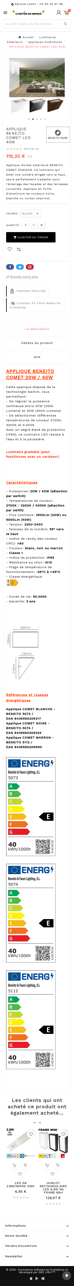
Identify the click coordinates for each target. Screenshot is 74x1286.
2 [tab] (33, 119)
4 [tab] (41, 119)
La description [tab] (37, 329)
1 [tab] (29, 119)
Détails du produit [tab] (37, 343)
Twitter (20, 267)
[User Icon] (58, 12)
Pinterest (30, 267)
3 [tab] (37, 119)
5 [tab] (45, 119)
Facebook (10, 267)
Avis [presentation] (37, 357)
